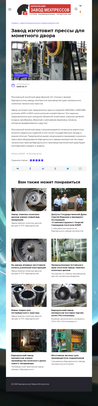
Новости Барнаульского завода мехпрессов (39, 23)
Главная (14, 23)
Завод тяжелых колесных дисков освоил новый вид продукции (25, 217)
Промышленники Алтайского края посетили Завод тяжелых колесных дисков (68, 267)
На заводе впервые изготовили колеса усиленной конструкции (28, 266)
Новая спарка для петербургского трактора (25, 311)
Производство (21, 75)
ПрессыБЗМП (19, 154)
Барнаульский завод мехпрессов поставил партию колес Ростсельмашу (67, 313)
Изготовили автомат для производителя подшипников (67, 356)
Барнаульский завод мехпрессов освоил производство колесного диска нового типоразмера (28, 359)
